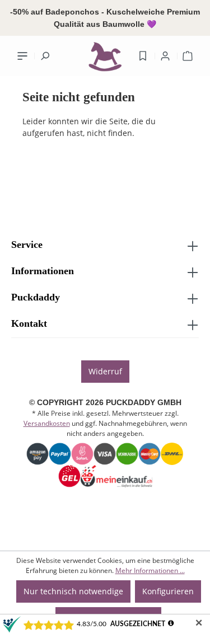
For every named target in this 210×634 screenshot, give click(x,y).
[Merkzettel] (143, 56)
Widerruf (105, 371)
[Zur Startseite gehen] (105, 59)
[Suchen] (45, 56)
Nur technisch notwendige (73, 591)
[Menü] (22, 56)
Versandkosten (47, 423)
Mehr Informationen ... (150, 570)
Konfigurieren (168, 591)
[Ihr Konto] (165, 56)
